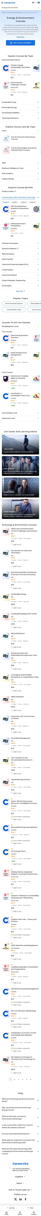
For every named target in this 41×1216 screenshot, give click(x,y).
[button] (8, 65)
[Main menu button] (2, 3)
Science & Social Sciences (14, 12)
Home (4, 12)
